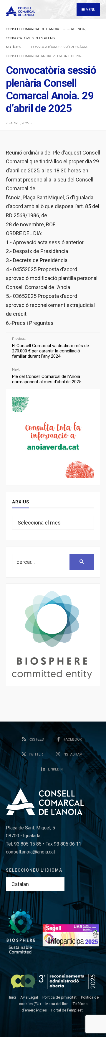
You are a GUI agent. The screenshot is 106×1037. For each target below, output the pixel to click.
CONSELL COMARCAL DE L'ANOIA (32, 29)
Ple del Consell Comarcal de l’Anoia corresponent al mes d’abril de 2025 (46, 375)
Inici (12, 997)
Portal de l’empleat (67, 1010)
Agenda (78, 29)
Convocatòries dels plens (30, 38)
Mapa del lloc (56, 1004)
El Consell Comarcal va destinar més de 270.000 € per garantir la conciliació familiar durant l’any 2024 (50, 348)
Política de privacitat (59, 997)
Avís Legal (29, 997)
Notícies (13, 47)
